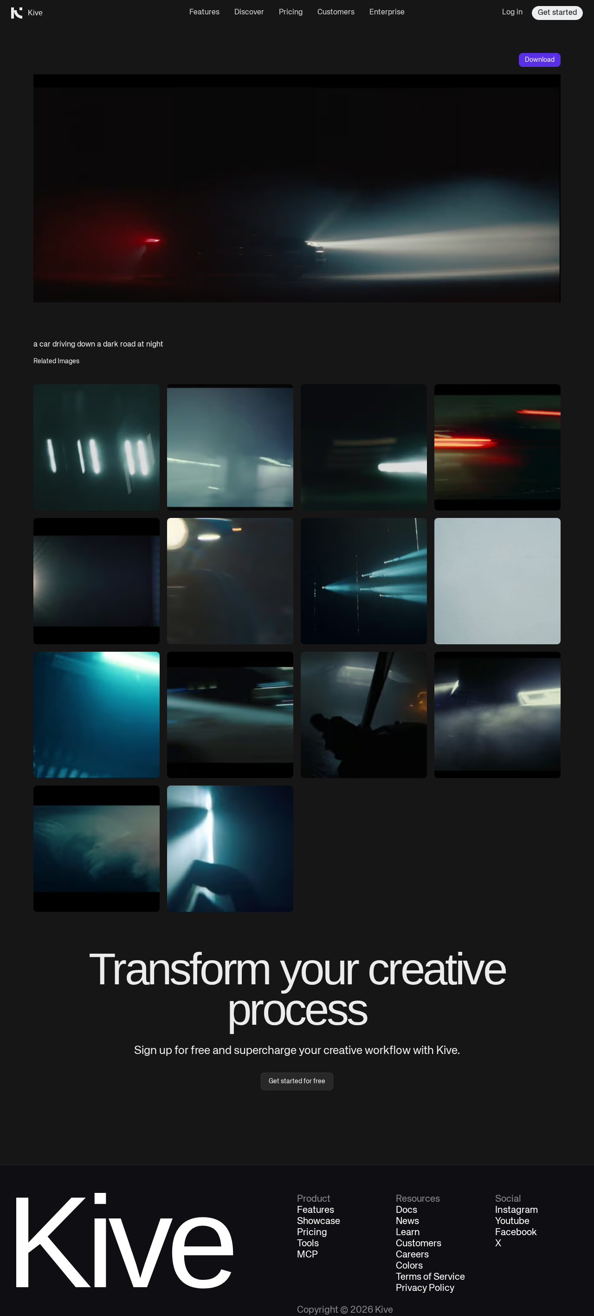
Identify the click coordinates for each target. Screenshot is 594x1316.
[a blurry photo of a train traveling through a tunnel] (230, 447)
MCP (307, 1255)
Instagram (516, 1210)
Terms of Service (430, 1277)
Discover (249, 12)
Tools (308, 1244)
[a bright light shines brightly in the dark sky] (96, 581)
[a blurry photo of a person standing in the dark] (96, 715)
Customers (336, 12)
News (407, 1221)
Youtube (512, 1221)
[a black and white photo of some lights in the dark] (96, 447)
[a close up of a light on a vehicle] (230, 581)
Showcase (318, 1221)
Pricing (291, 12)
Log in (512, 12)
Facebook (516, 1232)
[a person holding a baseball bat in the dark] (364, 715)
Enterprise (387, 12)
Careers (412, 1255)
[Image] (364, 447)
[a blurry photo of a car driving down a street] (230, 715)
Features (204, 12)
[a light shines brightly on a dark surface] (497, 715)
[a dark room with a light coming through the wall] (230, 849)
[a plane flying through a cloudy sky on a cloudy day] (497, 581)
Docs (406, 1210)
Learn (408, 1232)
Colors (409, 1266)
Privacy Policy (425, 1288)
